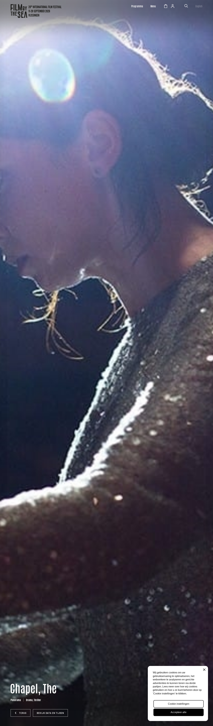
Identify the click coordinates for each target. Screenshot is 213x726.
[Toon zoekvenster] (186, 6)
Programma (137, 6)
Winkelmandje (165, 6)
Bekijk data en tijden (50, 712)
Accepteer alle (178, 712)
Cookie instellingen (178, 703)
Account (172, 6)
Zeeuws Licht (179, 6)
